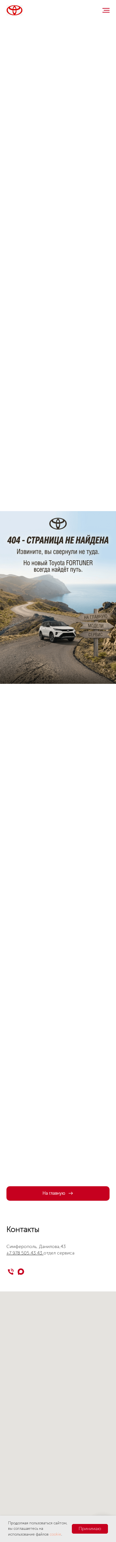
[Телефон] (11, 1272)
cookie (55, 1534)
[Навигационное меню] (106, 10)
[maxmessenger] (21, 1272)
